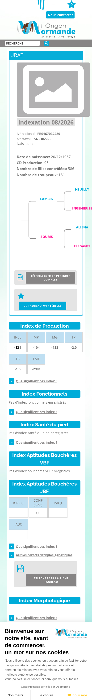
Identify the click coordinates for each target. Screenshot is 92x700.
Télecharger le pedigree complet (50, 277)
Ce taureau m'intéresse (43, 306)
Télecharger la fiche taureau (51, 580)
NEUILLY (82, 189)
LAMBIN (46, 198)
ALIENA (82, 227)
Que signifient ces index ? (36, 381)
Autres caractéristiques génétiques (44, 555)
